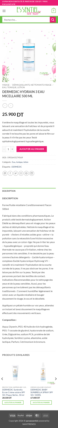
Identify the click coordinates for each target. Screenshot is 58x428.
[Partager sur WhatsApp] (5, 173)
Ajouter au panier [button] (12, 402)
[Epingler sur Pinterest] (26, 173)
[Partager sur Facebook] (10, 173)
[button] (4, 10)
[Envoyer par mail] (21, 173)
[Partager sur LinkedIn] (31, 173)
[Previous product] (10, 105)
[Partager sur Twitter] (15, 173)
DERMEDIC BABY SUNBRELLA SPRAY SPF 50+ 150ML (41, 392)
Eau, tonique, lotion (13, 87)
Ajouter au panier (31, 149)
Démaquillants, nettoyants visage (31, 85)
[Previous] (2, 384)
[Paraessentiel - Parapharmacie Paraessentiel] (29, 11)
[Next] (55, 384)
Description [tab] (8, 191)
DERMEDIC (17, 167)
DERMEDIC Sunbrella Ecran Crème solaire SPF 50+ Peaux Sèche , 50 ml (13, 392)
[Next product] (5, 105)
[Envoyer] (53, 20)
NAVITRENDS (29, 424)
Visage (6, 85)
